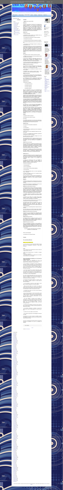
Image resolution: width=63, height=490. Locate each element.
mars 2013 (14, 475)
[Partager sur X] (26, 325)
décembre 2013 (15, 467)
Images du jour (40, 14)
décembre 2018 (15, 414)
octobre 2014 (14, 458)
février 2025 (14, 349)
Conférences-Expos (16, 26)
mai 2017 (14, 431)
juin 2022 (14, 377)
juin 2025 (14, 345)
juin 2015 (14, 451)
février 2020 (14, 402)
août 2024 (14, 354)
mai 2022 (14, 378)
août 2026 (14, 333)
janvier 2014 (14, 466)
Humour (15, 27)
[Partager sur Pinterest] (28, 325)
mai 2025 (14, 346)
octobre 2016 (14, 437)
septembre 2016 (15, 438)
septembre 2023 (15, 364)
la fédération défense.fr (46, 85)
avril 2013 (14, 474)
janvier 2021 (14, 392)
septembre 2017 (15, 427)
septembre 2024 (15, 353)
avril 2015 (14, 453)
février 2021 (14, 391)
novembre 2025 (15, 341)
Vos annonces (15, 34)
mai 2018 (14, 420)
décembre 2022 (15, 372)
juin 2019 (14, 409)
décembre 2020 (15, 393)
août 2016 (14, 439)
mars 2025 (14, 348)
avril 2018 (14, 421)
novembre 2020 (15, 394)
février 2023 (14, 370)
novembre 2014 (15, 457)
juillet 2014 (14, 461)
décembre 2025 (15, 340)
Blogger (31, 484)
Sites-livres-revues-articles (17, 33)
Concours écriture (21, 14)
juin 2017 (14, 430)
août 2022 (14, 375)
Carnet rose (15, 25)
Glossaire (14, 16)
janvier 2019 (14, 413)
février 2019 (14, 412)
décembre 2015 (15, 446)
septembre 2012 (15, 480)
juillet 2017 (14, 429)
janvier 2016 (14, 445)
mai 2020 (14, 399)
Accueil (32, 327)
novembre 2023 (15, 362)
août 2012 (14, 481)
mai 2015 (14, 452)
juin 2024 (14, 356)
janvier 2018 (14, 424)
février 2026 (14, 338)
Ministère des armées (46, 88)
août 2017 (14, 428)
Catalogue (35, 14)
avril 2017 (14, 432)
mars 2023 (14, 369)
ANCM (45, 78)
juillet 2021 (14, 387)
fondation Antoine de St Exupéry (47, 83)
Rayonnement (15, 28)
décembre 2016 (15, 435)
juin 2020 (14, 398)
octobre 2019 (14, 405)
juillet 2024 (14, 355)
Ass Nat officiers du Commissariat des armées (47, 80)
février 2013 (14, 476)
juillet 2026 (14, 334)
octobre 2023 (14, 363)
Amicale (32, 14)
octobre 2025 (14, 342)
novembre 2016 (15, 436)
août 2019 (14, 407)
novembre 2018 (15, 415)
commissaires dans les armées (47, 81)
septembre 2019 (15, 406)
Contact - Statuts (27, 14)
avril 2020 (14, 400)
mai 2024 (14, 357)
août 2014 (14, 460)
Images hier (45, 14)
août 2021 (14, 386)
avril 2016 (14, 442)
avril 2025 (14, 347)
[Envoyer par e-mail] (25, 325)
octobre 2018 (14, 416)
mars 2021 (14, 390)
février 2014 (14, 465)
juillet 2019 (14, 408)
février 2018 (14, 423)
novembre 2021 (15, 383)
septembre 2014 (15, 459)
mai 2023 (14, 367)
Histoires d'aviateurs (47, 84)
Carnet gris (15, 24)
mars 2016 (14, 443)
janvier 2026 (14, 339)
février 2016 (14, 444)
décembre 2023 (15, 361)
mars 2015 (14, 454)
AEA (45, 77)
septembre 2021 (15, 385)
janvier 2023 (14, 371)
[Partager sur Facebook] (27, 325)
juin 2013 (14, 472)
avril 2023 (14, 368)
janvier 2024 (14, 360)
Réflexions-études (16, 32)
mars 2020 (14, 401)
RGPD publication (15, 14)
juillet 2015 (14, 450)
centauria (46, 483)
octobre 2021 (14, 384)
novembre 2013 (15, 468)
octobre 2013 (14, 469)
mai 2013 (14, 473)
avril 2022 (14, 379)
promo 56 (46, 89)
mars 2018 (14, 422)
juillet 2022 (14, 376)
